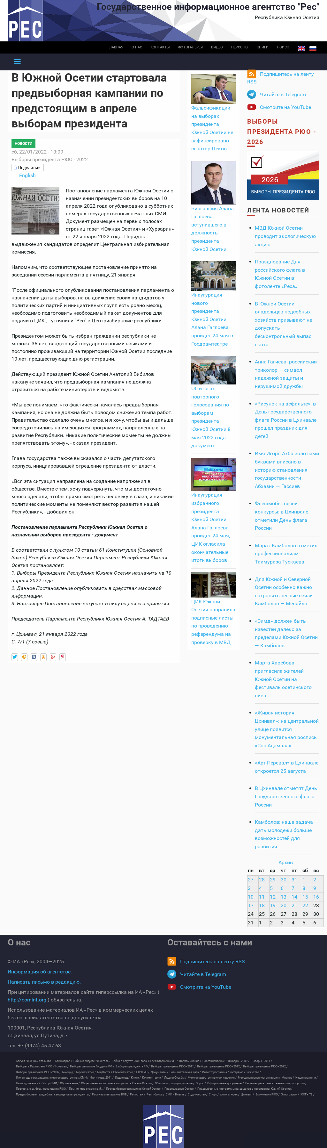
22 (305, 905)
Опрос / (201, 1083)
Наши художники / (28, 1083)
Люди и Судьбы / (175, 1077)
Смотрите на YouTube (285, 107)
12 (273, 897)
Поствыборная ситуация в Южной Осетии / (134, 1088)
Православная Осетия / (180, 1088)
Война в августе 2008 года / (91, 1061)
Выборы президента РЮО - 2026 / (38, 1072)
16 (316, 897)
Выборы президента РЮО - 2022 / (265, 1066)
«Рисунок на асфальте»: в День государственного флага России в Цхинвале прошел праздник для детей (285, 420)
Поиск (283, 47)
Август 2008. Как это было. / (35, 1061)
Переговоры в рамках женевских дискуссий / (276, 1083)
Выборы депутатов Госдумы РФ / (92, 1066)
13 (283, 897)
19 (273, 905)
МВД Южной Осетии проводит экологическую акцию (285, 236)
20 (283, 905)
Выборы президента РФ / (133, 1066)
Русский (313, 49)
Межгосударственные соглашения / (212, 1077)
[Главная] (163, 1126)
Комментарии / (152, 1077)
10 (251, 897)
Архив (285, 862)
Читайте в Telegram (283, 94)
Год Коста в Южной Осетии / (116, 1072)
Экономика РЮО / (267, 1094)
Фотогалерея (190, 47)
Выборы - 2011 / (261, 1061)
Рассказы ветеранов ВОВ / (110, 1094)
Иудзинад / (122, 1077)
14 (294, 897)
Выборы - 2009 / (238, 1061)
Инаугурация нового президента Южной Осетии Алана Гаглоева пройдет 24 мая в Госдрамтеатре (212, 319)
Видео (217, 47)
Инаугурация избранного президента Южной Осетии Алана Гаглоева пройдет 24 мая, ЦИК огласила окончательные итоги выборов (210, 527)
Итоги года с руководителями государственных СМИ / (52, 1077)
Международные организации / (259, 1077)
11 (262, 897)
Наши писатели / (306, 1077)
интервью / (237, 1072)
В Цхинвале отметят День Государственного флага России (286, 796)
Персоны (239, 47)
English (301, 49)
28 (262, 880)
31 (294, 880)
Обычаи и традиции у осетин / (174, 1083)
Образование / (70, 1083)
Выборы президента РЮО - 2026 (281, 132)
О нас (137, 47)
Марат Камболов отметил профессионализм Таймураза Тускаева (286, 553)
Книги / (136, 1077)
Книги (263, 47)
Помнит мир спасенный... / (87, 1088)
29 (273, 880)
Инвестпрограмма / (215, 1072)
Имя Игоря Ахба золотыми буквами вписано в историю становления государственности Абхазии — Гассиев (287, 469)
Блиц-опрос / (63, 1061)
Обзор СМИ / (50, 1083)
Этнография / (290, 1094)
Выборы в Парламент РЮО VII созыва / (42, 1066)
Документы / (159, 1072)
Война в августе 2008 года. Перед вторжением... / (145, 1061)
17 (251, 905)
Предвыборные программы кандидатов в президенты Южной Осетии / (245, 1088)
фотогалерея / (230, 1094)
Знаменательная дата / (185, 1072)
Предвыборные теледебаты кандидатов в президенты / (53, 1094)
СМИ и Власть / (176, 1094)
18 (262, 905)
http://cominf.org (27, 1000)
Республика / (155, 1094)
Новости (23, 143)
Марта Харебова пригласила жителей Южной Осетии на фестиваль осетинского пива (283, 679)
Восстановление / (214, 1061)
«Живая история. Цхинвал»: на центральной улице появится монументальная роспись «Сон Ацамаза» (287, 729)
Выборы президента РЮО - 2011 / (173, 1066)
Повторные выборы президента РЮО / (42, 1088)
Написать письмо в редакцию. (44, 982)
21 (294, 905)
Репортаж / (137, 1094)
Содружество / (198, 1094)
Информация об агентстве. (40, 972)
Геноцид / (68, 1072)
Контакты (160, 47)
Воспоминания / (190, 1061)
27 (251, 880)
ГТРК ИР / (142, 1072)
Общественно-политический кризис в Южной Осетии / (117, 1083)
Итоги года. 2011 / (102, 1077)
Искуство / (254, 1072)
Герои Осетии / (86, 1072)
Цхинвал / (247, 1094)
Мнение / (288, 1077)
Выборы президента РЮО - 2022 (49, 159)
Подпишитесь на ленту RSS (280, 78)
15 (305, 897)
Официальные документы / (225, 1083)
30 (283, 880)
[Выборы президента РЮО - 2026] (283, 175)
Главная (115, 47)
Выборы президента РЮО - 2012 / (219, 1066)
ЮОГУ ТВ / (307, 1094)
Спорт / (214, 1094)
